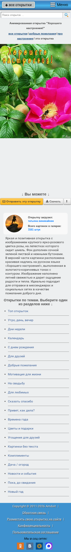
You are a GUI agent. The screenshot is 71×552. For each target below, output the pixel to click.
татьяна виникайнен (41, 220)
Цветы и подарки (20, 428)
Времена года (18, 419)
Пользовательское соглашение (36, 532)
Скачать (53, 201)
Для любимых (18, 392)
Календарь (16, 338)
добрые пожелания (42, 33)
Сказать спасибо (20, 401)
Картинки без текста (23, 446)
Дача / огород (18, 464)
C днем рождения (21, 347)
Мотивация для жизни (24, 374)
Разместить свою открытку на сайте (34, 519)
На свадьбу (16, 383)
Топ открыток (18, 311)
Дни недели (16, 329)
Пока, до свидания (22, 482)
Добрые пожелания (22, 365)
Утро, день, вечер (20, 320)
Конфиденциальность (34, 525)
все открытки (18, 5)
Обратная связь (34, 513)
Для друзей (16, 356)
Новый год (15, 492)
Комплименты (18, 455)
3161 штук (34, 229)
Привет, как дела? (21, 410)
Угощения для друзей (24, 437)
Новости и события (22, 473)
